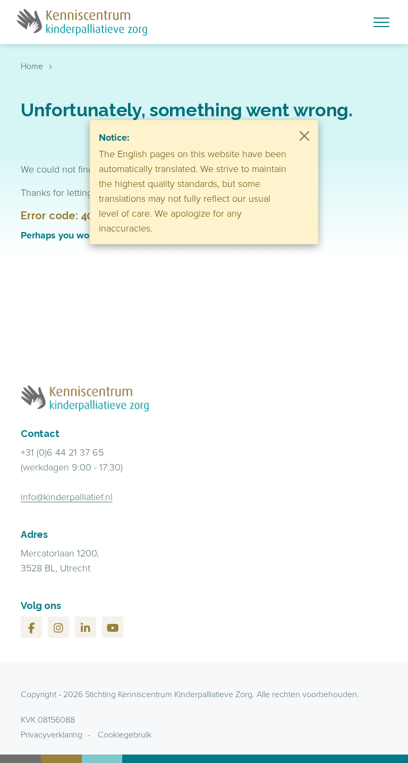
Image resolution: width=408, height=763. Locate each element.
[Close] (304, 136)
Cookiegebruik (124, 734)
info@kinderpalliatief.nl (67, 496)
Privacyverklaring (51, 734)
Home (32, 66)
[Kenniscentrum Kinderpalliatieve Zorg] (147, 22)
